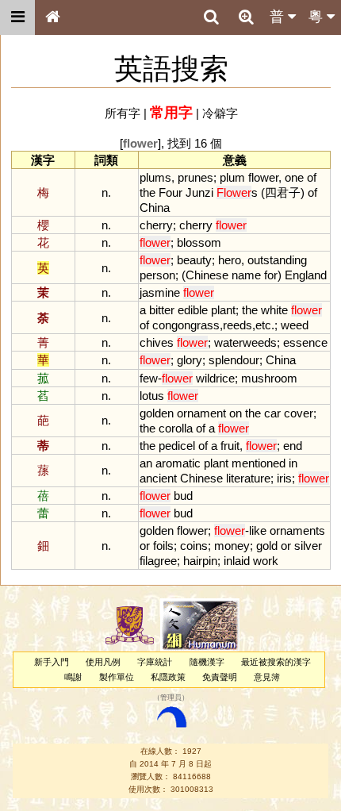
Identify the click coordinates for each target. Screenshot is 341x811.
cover (298, 413)
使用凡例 (103, 662)
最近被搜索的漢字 (276, 662)
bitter (161, 310)
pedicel (177, 445)
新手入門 (51, 662)
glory (189, 360)
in (293, 463)
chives (157, 342)
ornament (201, 413)
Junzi (199, 192)
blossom (199, 242)
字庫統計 (154, 662)
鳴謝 (73, 677)
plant (223, 310)
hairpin (200, 560)
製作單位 (116, 677)
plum (232, 177)
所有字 (122, 113)
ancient (158, 478)
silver (308, 545)
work (265, 560)
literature (248, 478)
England (306, 275)
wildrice (215, 378)
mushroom (269, 378)
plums (155, 177)
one (294, 177)
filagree (158, 560)
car (272, 413)
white (274, 310)
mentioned (258, 463)
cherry (156, 225)
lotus (152, 395)
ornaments (297, 530)
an (146, 463)
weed (294, 325)
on (235, 413)
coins (194, 545)
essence (305, 342)
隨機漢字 (207, 662)
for (271, 275)
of (311, 177)
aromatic (178, 463)
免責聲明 (219, 677)
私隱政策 (168, 677)
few (149, 378)
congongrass (186, 325)
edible (193, 310)
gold (267, 545)
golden (157, 413)
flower (263, 177)
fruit (229, 445)
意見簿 (267, 677)
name (246, 275)
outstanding (277, 260)
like (257, 530)
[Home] (52, 17)
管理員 (171, 698)
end (292, 445)
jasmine (160, 292)
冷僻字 (220, 113)
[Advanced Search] (245, 16)
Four (170, 192)
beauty (194, 260)
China (155, 207)
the (147, 192)
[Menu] (17, 17)
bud (183, 495)
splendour (234, 360)
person (157, 275)
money (232, 545)
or (145, 545)
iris (284, 478)
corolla (176, 428)
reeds (237, 325)
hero (229, 260)
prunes (195, 177)
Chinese (207, 275)
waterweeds (245, 342)
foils (163, 545)
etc (263, 325)
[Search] (210, 17)
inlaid (237, 560)
